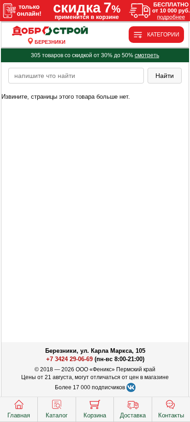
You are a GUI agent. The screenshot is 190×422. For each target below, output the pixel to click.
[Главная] (50, 31)
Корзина (94, 415)
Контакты (171, 415)
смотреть (147, 55)
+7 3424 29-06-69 (69, 359)
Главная (18, 415)
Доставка (133, 415)
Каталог (57, 415)
